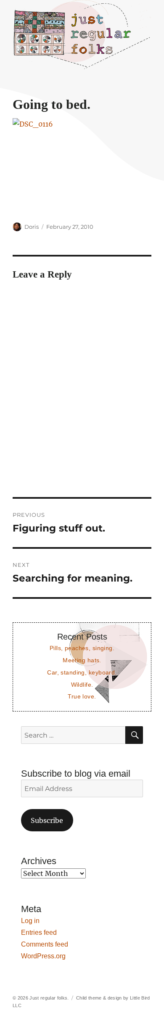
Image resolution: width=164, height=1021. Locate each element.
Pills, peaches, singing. (82, 648)
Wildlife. (82, 684)
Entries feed (39, 932)
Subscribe (47, 820)
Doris (31, 226)
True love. (82, 696)
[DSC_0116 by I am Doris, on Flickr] (82, 164)
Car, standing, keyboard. (81, 672)
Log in (30, 920)
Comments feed (44, 944)
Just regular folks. (49, 997)
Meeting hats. (82, 660)
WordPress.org (43, 956)
